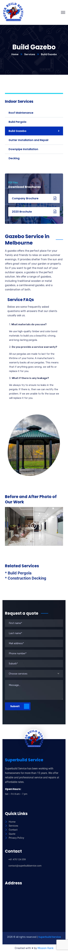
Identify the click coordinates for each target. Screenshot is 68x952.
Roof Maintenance (21, 113)
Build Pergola (17, 122)
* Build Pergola (18, 573)
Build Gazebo (17, 131)
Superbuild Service (49, 937)
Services (29, 54)
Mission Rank (45, 948)
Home (14, 54)
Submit (15, 706)
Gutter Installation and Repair (29, 140)
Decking (14, 158)
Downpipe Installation (23, 149)
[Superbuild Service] (13, 12)
